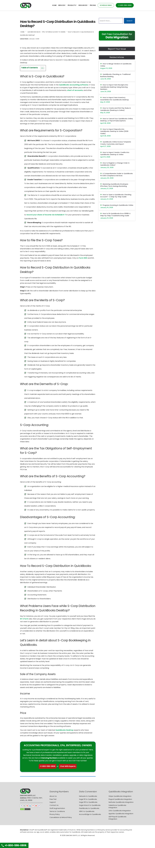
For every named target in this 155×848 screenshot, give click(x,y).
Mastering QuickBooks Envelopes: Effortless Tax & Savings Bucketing (114, 185)
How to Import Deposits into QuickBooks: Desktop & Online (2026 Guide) (114, 131)
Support (53, 802)
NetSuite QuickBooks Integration (121, 802)
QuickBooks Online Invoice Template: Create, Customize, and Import (115, 143)
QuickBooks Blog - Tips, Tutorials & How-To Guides (46, 32)
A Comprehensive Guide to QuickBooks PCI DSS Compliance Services (116, 174)
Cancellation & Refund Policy (61, 817)
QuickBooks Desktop (64, 730)
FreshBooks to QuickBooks (89, 808)
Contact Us (54, 805)
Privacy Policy (55, 814)
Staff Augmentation (57, 808)
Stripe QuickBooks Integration (120, 796)
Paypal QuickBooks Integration (120, 799)
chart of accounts (75, 90)
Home (22, 32)
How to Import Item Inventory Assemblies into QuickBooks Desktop (114, 98)
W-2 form (24, 619)
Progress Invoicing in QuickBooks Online (118, 205)
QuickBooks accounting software (73, 85)
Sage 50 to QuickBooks (88, 799)
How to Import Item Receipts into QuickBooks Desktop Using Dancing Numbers (114, 87)
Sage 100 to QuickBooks (88, 802)
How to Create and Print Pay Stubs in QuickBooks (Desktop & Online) (115, 109)
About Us (53, 796)
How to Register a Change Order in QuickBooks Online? (114, 164)
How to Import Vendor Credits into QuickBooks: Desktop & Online (114, 153)
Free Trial (53, 799)
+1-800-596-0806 (47, 766)
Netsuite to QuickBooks (88, 796)
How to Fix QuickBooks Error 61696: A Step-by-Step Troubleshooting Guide (115, 214)
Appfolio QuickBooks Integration (121, 813)
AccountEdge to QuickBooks (90, 814)
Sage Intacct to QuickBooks (89, 805)
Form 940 (83, 258)
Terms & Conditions (57, 811)
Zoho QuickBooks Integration (120, 810)
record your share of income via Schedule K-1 (46, 215)
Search (129, 21)
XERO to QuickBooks (86, 811)
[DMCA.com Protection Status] (25, 809)
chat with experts (67, 766)
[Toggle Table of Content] (41, 68)
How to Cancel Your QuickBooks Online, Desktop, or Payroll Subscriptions (116, 120)
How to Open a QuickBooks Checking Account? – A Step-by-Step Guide (115, 196)
